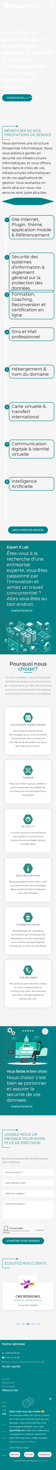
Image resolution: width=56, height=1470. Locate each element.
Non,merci (15, 1454)
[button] (25, 97)
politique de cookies (25, 1441)
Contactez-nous (21, 610)
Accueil (5, 1379)
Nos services (8, 1382)
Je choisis (29, 1454)
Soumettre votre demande (23, 1241)
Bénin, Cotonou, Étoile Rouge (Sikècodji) (23, 1362)
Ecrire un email (12, 1357)
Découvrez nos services (28, 530)
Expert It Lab (42, 1461)
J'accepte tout (44, 1454)
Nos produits (8, 1386)
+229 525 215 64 (12, 1353)
